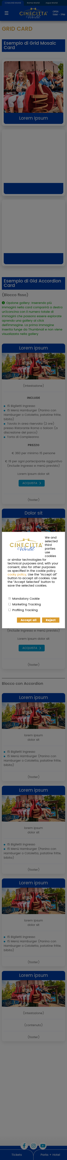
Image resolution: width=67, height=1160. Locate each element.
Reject (51, 620)
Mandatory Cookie (26, 598)
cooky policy (17, 574)
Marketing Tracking (26, 604)
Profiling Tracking (25, 610)
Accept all (28, 620)
